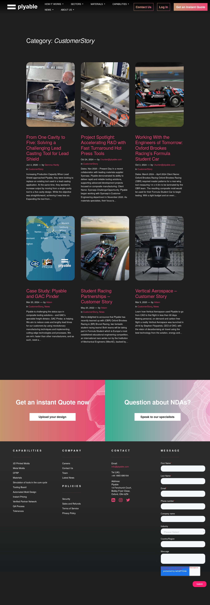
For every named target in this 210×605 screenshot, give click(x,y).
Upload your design (52, 417)
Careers (66, 463)
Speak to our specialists (157, 417)
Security (66, 498)
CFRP (16, 472)
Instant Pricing (20, 496)
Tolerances (18, 510)
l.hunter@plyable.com (111, 159)
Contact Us (67, 468)
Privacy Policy (69, 513)
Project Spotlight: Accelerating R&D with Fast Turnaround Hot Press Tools (103, 145)
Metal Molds (19, 468)
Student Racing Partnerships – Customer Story (96, 296)
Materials (17, 477)
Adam (49, 302)
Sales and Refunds (71, 503)
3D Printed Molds (21, 463)
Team (65, 472)
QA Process (18, 506)
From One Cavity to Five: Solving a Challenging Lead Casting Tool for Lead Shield (47, 148)
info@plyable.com (120, 466)
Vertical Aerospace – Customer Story (156, 293)
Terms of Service (70, 508)
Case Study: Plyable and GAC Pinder (46, 293)
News (47, 306)
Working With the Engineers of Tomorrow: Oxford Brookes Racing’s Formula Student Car (159, 148)
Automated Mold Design (24, 491)
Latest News (68, 477)
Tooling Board (19, 487)
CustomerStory (36, 169)
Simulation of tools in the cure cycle (30, 482)
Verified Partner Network (25, 501)
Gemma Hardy (52, 164)
